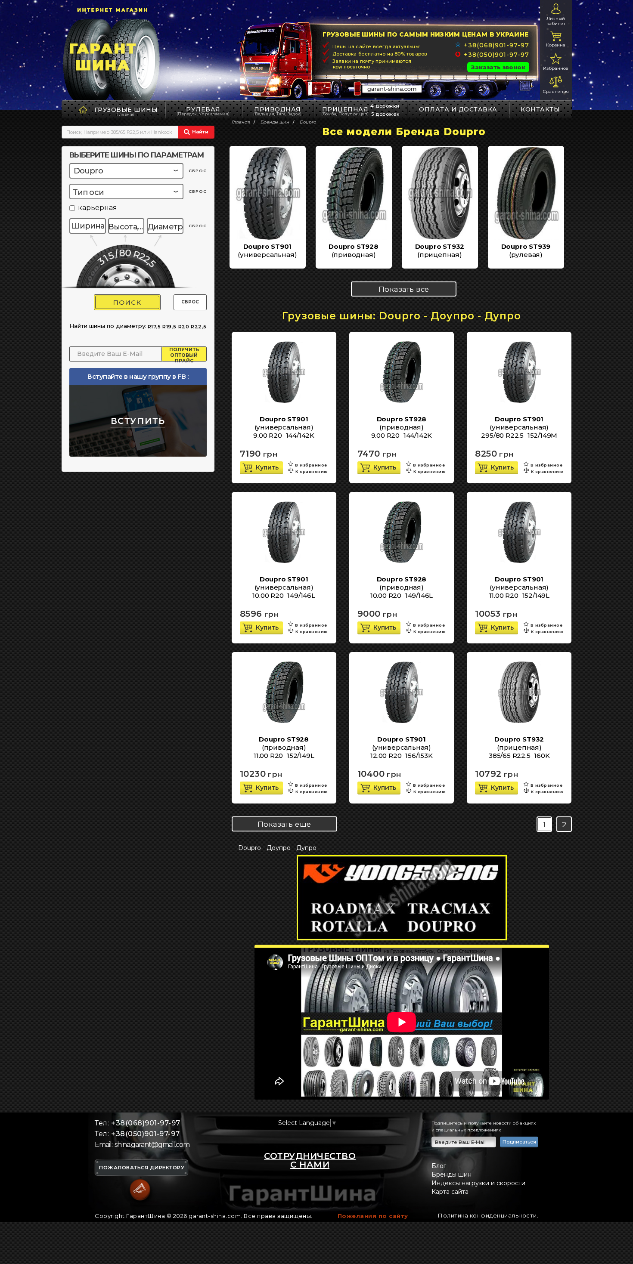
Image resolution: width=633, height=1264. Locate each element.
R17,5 (154, 327)
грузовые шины (126, 110)
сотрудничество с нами (310, 1160)
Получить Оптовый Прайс (184, 354)
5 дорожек (385, 114)
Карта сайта (450, 1192)
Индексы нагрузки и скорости (478, 1183)
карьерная (97, 208)
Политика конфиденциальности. (488, 1215)
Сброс (190, 302)
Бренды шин (451, 1174)
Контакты (540, 109)
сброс (198, 170)
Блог (438, 1166)
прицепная (345, 110)
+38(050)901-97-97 (496, 55)
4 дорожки (385, 106)
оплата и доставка (458, 109)
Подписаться (519, 1142)
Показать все (404, 289)
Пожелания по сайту (373, 1215)
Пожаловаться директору (141, 1168)
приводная (277, 110)
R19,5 (169, 327)
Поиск (127, 302)
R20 (183, 327)
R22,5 (199, 327)
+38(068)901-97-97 (496, 45)
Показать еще (284, 824)
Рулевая (203, 110)
